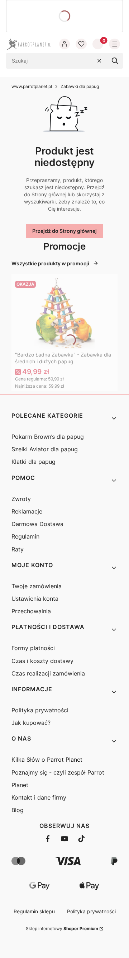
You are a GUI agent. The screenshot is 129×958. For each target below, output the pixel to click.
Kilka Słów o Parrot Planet (46, 759)
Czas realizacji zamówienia (48, 673)
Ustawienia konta (34, 598)
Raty (17, 549)
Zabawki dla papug (80, 86)
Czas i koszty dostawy (42, 660)
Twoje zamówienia (36, 586)
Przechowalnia (31, 611)
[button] (115, 60)
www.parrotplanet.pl (31, 86)
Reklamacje (26, 511)
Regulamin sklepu (34, 911)
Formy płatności (33, 648)
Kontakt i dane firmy (38, 797)
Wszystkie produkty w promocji (50, 263)
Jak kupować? (31, 722)
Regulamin (25, 536)
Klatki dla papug (33, 461)
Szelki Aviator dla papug (44, 449)
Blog (17, 810)
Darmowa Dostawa (37, 523)
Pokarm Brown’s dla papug (47, 436)
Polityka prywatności (39, 710)
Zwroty (21, 498)
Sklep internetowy (62, 928)
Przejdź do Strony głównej (64, 231)
